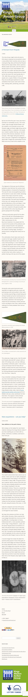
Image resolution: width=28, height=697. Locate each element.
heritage (15, 595)
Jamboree (15, 403)
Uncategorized (16, 401)
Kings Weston (21, 403)
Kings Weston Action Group (14, 14)
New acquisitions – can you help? (14, 417)
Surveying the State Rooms (8, 647)
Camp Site (9, 403)
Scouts (3, 407)
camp (24, 595)
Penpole (14, 405)
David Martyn (19, 407)
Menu (14, 30)
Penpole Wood (20, 405)
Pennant (10, 405)
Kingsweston (5, 405)
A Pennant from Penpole (11, 50)
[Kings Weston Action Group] (6, 9)
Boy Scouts (4, 403)
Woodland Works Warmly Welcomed (10, 655)
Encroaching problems (7, 649)
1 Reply (3, 53)
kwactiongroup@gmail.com (9, 620)
